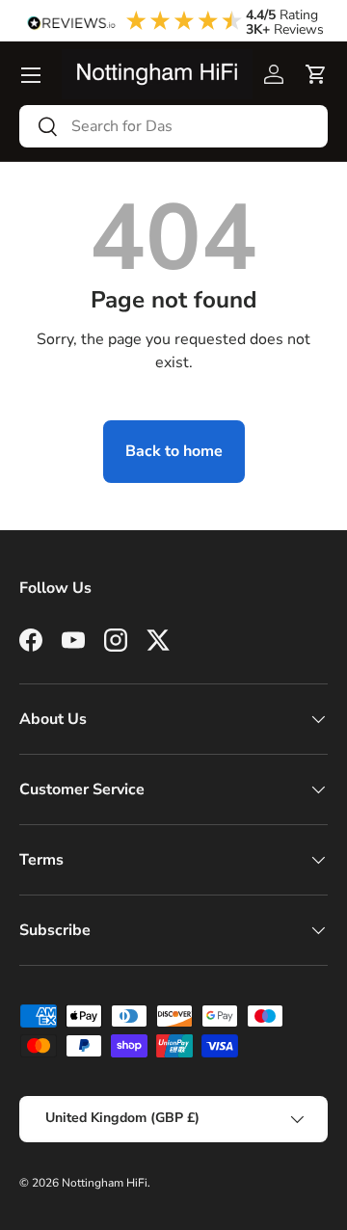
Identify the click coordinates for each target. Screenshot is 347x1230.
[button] (316, 74)
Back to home (174, 451)
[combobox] (173, 126)
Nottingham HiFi (104, 1182)
